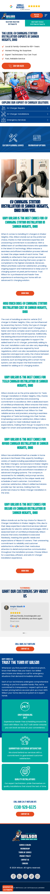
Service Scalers (25, 845)
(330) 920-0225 (25, 807)
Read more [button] (14, 621)
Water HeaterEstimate (12, 23)
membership (25, 849)
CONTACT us (25, 649)
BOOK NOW (36, 15)
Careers (25, 863)
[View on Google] (6, 607)
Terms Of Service (25, 852)
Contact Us (25, 860)
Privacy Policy (25, 856)
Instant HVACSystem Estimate (37, 23)
